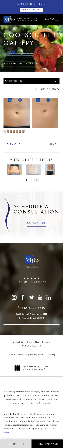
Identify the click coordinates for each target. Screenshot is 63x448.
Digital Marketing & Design (35, 368)
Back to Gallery (48, 89)
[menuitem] (14, 297)
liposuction (18, 403)
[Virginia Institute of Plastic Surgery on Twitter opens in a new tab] (31, 297)
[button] (57, 19)
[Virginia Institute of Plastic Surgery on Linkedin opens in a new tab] (49, 297)
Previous (13, 144)
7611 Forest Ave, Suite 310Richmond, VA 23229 (31, 316)
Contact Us (36, 223)
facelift (49, 399)
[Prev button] (26, 180)
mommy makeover (35, 399)
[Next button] (36, 180)
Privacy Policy (37, 354)
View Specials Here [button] (31, 9)
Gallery (17, 63)
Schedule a (36, 209)
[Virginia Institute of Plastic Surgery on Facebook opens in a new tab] (23, 297)
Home (7, 63)
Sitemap (51, 354)
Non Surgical (34, 63)
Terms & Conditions (17, 354)
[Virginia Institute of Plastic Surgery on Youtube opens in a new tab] (40, 297)
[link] (31, 280)
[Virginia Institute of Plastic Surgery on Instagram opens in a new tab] (14, 297)
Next (52, 144)
